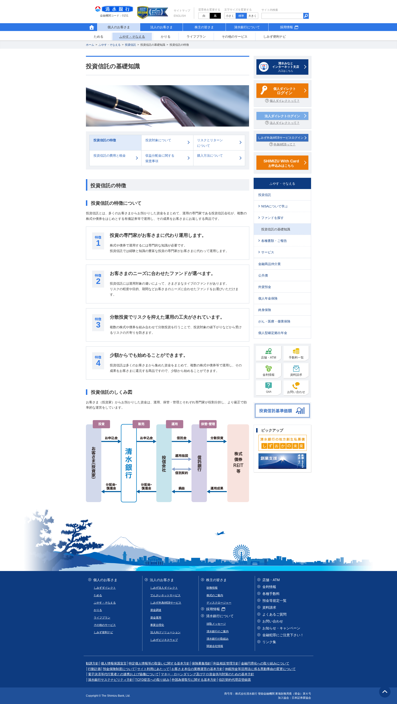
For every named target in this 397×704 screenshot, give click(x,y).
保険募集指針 (201, 663)
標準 (241, 15)
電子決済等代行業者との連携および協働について (123, 674)
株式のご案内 (215, 595)
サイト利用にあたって (153, 669)
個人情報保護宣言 (114, 663)
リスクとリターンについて (210, 142)
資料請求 (296, 374)
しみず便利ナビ (274, 36)
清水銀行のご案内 (218, 631)
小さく (230, 15)
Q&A (268, 391)
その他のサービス (234, 36)
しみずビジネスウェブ (164, 640)
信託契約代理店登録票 (235, 679)
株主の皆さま (204, 27)
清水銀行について (247, 27)
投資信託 (130, 44)
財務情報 (212, 587)
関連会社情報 (215, 646)
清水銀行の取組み (218, 638)
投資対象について (158, 140)
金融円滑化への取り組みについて (265, 663)
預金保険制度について (119, 669)
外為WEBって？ (284, 144)
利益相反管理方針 (226, 663)
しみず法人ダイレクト (164, 587)
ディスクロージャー (219, 602)
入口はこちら (285, 67)
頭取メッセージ (216, 623)
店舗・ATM (268, 357)
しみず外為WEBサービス (165, 602)
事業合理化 (157, 625)
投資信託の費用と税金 (110, 155)
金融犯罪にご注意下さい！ (283, 635)
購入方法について (210, 155)
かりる (165, 36)
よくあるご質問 (274, 614)
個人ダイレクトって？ (284, 100)
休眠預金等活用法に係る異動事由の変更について (260, 669)
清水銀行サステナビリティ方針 (110, 679)
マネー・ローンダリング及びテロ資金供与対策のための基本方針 (207, 674)
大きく (252, 15)
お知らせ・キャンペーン (281, 628)
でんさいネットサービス (165, 595)
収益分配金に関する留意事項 (159, 158)
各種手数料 (271, 594)
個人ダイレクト (284, 91)
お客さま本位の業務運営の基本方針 (197, 669)
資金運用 (155, 617)
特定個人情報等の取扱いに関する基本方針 (159, 663)
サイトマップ (182, 10)
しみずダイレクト (105, 587)
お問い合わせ (296, 392)
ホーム (90, 44)
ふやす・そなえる (132, 36)
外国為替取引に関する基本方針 (194, 679)
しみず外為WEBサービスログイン (280, 137)
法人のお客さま (161, 27)
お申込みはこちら (281, 163)
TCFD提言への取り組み (152, 679)
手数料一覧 (296, 357)
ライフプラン (196, 36)
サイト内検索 (269, 9)
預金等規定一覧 (274, 600)
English (180, 15)
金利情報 (269, 374)
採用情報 (286, 27)
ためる (98, 36)
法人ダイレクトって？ (284, 122)
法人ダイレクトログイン (282, 116)
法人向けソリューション (165, 632)
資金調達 (155, 610)
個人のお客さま (105, 580)
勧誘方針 (92, 663)
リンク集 (269, 642)
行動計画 (94, 669)
